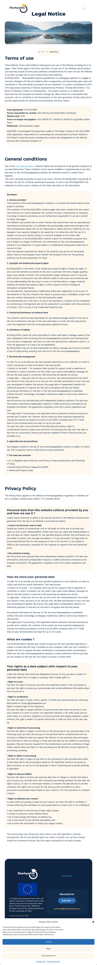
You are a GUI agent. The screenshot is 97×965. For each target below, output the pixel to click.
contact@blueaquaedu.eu (67, 908)
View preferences (48, 955)
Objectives (67, 875)
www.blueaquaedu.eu (25, 166)
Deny (48, 948)
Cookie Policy (41, 961)
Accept (48, 942)
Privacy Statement (53, 961)
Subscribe (66, 900)
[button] (93, 922)
